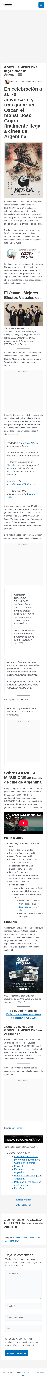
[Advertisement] (23, 34)
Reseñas (19, 1188)
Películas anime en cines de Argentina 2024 (23, 1016)
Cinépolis (23, 907)
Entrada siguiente (23, 1205)
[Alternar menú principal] (41, 5)
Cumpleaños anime (24, 1163)
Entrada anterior (23, 1200)
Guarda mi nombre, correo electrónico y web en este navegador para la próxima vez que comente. (21, 1342)
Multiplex (33, 907)
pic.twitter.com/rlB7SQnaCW (21, 484)
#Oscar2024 (29, 443)
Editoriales (19, 1166)
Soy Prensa (17, 1128)
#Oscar (11, 468)
